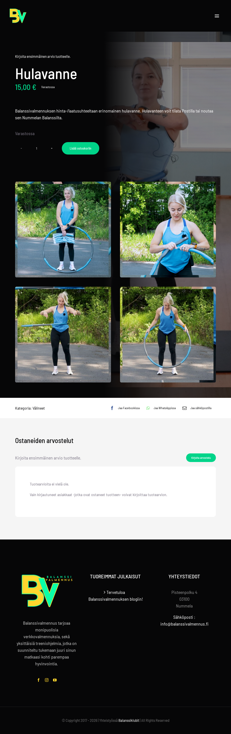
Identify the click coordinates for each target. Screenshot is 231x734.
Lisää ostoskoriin (80, 148)
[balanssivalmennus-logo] (18, 6)
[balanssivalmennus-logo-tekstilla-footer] (46, 575)
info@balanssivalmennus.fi (184, 623)
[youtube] (55, 680)
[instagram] (47, 680)
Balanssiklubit (128, 720)
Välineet (38, 408)
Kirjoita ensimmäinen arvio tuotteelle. (43, 56)
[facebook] (38, 680)
